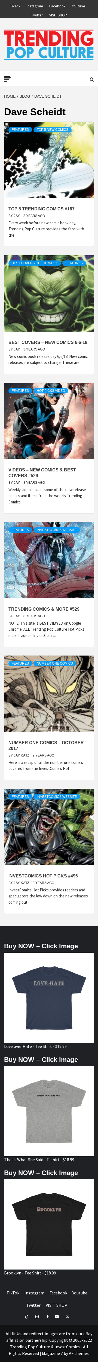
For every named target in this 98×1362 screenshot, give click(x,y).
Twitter (37, 14)
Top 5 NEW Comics (52, 130)
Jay (17, 216)
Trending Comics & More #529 (43, 609)
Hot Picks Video (51, 391)
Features (20, 130)
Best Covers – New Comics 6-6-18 (47, 342)
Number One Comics (55, 663)
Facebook (57, 5)
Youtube (78, 5)
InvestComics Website (57, 530)
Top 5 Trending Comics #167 (41, 209)
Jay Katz (22, 755)
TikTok (15, 5)
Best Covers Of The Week (35, 263)
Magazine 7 (52, 1353)
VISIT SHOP (58, 14)
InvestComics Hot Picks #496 (43, 876)
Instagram (35, 5)
